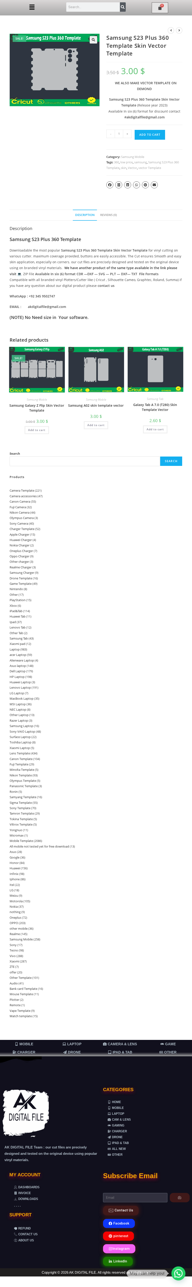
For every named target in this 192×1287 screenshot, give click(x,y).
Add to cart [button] (36, 430)
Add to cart (149, 135)
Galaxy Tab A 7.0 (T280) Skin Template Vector (155, 407)
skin (123, 168)
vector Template (149, 168)
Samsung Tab (155, 399)
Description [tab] (85, 215)
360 (116, 162)
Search (15, 453)
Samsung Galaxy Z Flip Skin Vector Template (36, 408)
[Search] (123, 7)
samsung (140, 162)
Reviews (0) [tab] (108, 215)
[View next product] (179, 30)
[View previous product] (171, 30)
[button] (32, 7)
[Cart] (160, 7)
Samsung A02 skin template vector (96, 405)
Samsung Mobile (132, 157)
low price (126, 162)
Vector (132, 168)
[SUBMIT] (180, 1197)
